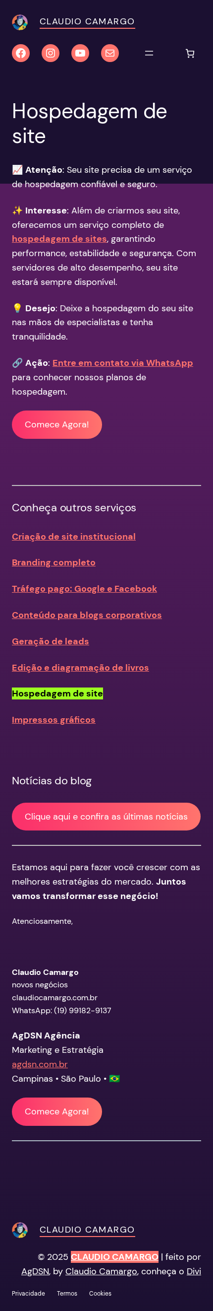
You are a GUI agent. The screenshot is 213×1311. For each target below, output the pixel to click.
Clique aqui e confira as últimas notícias (106, 817)
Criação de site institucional (74, 537)
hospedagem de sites (59, 239)
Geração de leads (50, 641)
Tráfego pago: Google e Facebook (84, 589)
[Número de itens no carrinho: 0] (190, 53)
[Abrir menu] (149, 53)
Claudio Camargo (87, 21)
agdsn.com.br (40, 1064)
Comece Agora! (57, 424)
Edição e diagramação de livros (80, 668)
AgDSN (35, 1271)
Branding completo (54, 562)
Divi (194, 1271)
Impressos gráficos (54, 720)
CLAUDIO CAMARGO (115, 1257)
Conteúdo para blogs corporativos (87, 615)
